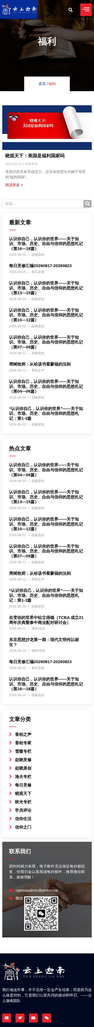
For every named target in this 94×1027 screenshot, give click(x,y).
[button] (70, 9)
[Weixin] (46, 1018)
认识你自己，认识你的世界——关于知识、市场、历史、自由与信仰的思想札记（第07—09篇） (46, 342)
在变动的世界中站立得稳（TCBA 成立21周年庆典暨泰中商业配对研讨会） (46, 620)
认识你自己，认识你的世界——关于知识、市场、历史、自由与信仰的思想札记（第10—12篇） (46, 315)
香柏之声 (37, 370)
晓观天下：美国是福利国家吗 (35, 155)
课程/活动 (38, 628)
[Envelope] (6, 1018)
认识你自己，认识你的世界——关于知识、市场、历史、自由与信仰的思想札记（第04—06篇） (46, 386)
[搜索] (87, 204)
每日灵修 (37, 272)
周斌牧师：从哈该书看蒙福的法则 (40, 364)
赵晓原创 (37, 254)
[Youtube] (33, 1018)
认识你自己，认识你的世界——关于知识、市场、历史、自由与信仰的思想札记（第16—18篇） (46, 244)
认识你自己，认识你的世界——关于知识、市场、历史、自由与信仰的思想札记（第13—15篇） (46, 288)
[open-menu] (86, 9)
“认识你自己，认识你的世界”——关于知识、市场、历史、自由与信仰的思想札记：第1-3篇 (46, 413)
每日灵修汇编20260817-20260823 (40, 265)
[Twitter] (20, 1018)
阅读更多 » (14, 185)
